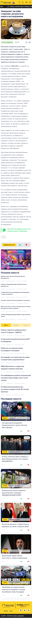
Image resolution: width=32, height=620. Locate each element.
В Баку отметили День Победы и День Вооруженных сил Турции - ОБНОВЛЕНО (15, 459)
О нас (6, 611)
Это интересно (7, 42)
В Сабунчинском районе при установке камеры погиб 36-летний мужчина (15, 389)
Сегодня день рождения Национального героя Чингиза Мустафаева (14, 425)
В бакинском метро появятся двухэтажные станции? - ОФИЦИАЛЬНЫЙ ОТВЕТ (14, 493)
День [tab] (6, 325)
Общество (9, 335)
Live (11, 611)
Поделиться (8, 245)
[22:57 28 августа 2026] (16, 512)
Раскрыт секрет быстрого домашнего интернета (15, 300)
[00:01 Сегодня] (16, 411)
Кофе (3, 237)
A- (26, 42)
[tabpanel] (16, 362)
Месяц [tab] (26, 325)
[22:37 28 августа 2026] (16, 544)
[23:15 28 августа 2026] (16, 478)
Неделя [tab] (16, 325)
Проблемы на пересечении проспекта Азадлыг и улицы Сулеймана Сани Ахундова (13, 589)
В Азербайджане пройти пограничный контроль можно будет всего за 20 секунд (16, 377)
